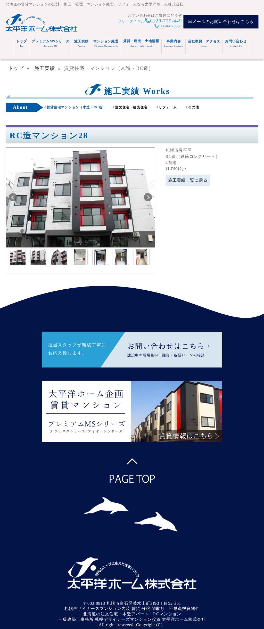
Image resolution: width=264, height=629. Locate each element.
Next (148, 197)
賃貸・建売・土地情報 (141, 43)
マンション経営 (106, 43)
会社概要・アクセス (204, 43)
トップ (21, 43)
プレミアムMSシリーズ (51, 43)
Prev (13, 197)
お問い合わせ (236, 43)
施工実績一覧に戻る (188, 180)
